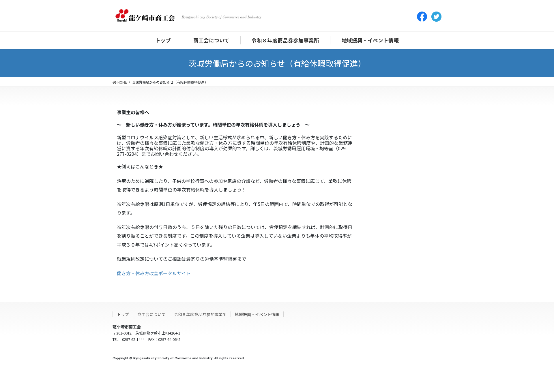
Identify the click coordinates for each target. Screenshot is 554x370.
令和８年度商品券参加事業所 (200, 314)
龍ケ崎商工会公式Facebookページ (422, 17)
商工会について (151, 314)
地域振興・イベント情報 (257, 314)
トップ (123, 314)
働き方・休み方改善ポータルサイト (154, 273)
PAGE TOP (539, 355)
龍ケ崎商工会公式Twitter (436, 17)
